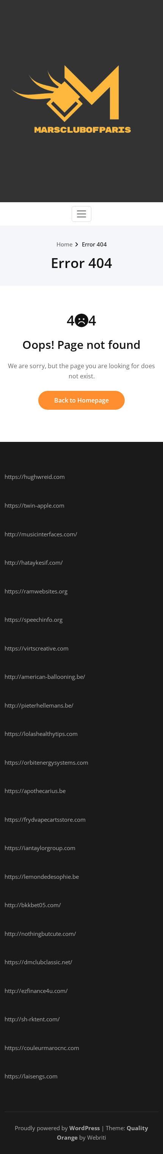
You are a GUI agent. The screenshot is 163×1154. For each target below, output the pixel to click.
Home (64, 244)
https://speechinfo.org (34, 619)
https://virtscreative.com (37, 648)
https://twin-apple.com (34, 505)
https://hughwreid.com (35, 476)
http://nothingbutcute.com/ (40, 933)
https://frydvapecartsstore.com (45, 819)
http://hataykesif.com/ (34, 562)
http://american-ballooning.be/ (45, 676)
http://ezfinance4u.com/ (36, 990)
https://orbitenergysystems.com (46, 762)
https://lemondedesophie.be (42, 876)
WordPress (84, 1128)
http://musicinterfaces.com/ (41, 534)
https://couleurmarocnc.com (42, 1048)
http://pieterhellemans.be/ (39, 705)
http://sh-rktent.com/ (32, 1019)
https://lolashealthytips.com (41, 733)
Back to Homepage (81, 400)
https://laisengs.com (31, 1076)
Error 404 (94, 244)
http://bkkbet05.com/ (33, 905)
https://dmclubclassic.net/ (38, 962)
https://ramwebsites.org (36, 591)
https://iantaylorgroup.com (40, 848)
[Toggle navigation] (81, 214)
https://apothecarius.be (35, 791)
